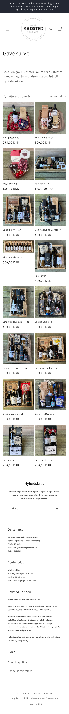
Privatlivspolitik (17, 662)
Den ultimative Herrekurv (16, 367)
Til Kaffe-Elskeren (44, 137)
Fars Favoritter (42, 183)
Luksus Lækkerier (44, 321)
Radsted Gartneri (33, 693)
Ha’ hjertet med (11, 137)
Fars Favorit (41, 275)
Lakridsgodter (10, 460)
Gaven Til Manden (44, 413)
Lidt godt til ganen (44, 460)
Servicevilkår (36, 704)
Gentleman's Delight (13, 413)
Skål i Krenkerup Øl (13, 257)
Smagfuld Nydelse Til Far (16, 321)
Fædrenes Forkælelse (46, 367)
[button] (7, 29)
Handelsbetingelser (20, 670)
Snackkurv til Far (12, 229)
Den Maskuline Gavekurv (48, 229)
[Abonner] (57, 508)
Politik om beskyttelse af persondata (40, 698)
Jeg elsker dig (10, 183)
